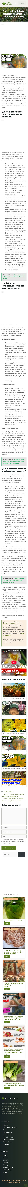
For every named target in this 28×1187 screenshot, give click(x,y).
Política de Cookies (7, 1169)
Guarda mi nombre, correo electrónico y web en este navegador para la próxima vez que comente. (14, 841)
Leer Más (7, 923)
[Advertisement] (14, 40)
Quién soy (5, 1157)
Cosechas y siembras (8, 1130)
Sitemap (5, 1172)
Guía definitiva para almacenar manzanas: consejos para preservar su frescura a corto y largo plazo (14, 1051)
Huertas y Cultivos (8, 792)
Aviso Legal (5, 1165)
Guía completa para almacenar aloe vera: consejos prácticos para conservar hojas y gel (13, 1017)
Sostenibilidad (6, 1144)
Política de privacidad (8, 1167)
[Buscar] (21, 854)
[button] (16, 3)
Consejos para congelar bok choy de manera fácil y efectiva (14, 1084)
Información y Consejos (8, 1137)
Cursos (4, 1155)
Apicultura (5, 1125)
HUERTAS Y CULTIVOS (9, 624)
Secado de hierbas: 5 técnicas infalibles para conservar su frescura (13, 984)
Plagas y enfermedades (8, 1139)
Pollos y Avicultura (7, 1132)
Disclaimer (5, 1162)
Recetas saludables (7, 1142)
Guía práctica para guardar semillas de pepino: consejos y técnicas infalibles (13, 952)
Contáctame (6, 1160)
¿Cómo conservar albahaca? (13, 921)
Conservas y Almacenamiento (11, 899)
